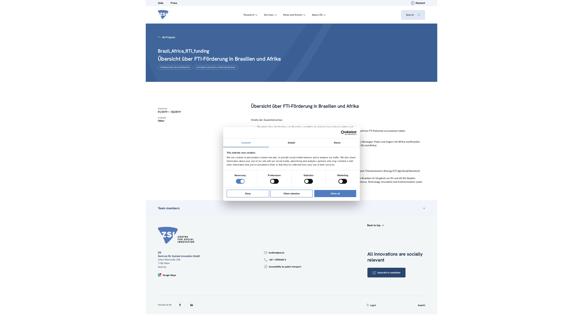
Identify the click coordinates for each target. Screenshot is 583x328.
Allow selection (291, 193)
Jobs (160, 3)
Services (269, 14)
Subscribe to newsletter (389, 272)
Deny (248, 193)
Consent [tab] (246, 142)
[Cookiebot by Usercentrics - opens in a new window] (343, 132)
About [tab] (337, 142)
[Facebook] (180, 305)
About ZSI (317, 14)
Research (249, 14)
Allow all (335, 193)
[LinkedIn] (192, 305)
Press (174, 3)
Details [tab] (291, 142)
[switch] (274, 181)
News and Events (292, 14)
